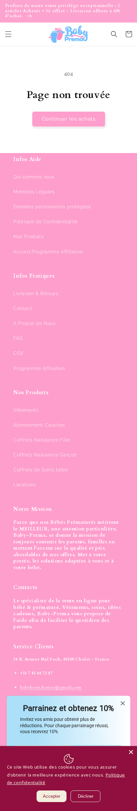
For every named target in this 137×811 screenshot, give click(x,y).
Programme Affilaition (39, 368)
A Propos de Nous (34, 323)
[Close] (131, 752)
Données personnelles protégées (52, 206)
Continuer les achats (68, 119)
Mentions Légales (34, 191)
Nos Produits (28, 236)
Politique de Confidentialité (45, 221)
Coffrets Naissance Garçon (45, 455)
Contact (22, 308)
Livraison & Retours (35, 293)
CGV (18, 353)
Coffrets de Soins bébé (40, 469)
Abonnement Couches (39, 425)
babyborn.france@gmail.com (51, 687)
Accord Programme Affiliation (48, 251)
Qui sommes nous (34, 177)
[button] (8, 34)
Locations (24, 484)
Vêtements (26, 410)
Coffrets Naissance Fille (41, 440)
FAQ (18, 338)
